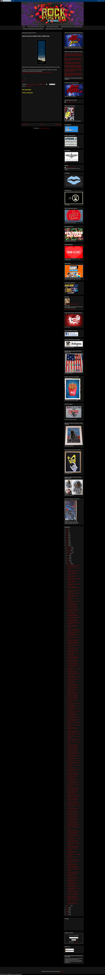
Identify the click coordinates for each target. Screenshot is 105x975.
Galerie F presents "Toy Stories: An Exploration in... (73, 654)
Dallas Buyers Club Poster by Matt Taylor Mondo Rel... (73, 579)
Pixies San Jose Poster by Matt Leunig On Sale (73, 646)
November (69, 548)
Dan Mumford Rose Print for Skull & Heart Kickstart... (73, 707)
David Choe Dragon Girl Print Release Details (72, 651)
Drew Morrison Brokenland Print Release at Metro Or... (73, 820)
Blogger (61, 971)
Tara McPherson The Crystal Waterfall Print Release (72, 648)
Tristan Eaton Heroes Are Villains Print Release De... (73, 759)
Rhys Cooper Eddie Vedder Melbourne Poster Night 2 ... (73, 748)
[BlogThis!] (51, 84)
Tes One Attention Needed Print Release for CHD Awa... (73, 797)
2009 (67, 914)
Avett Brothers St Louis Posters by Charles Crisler (73, 669)
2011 (67, 911)
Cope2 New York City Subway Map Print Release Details (72, 847)
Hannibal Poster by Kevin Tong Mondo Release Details (73, 804)
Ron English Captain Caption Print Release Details (73, 734)
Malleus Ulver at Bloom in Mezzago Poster (72, 777)
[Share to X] (52, 84)
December (69, 547)
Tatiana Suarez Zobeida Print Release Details (72, 883)
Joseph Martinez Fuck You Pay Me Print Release (73, 612)
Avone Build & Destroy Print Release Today (72, 574)
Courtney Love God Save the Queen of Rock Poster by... (72, 696)
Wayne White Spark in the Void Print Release (73, 862)
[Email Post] (46, 84)
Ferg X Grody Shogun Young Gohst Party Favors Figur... (72, 661)
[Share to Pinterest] (54, 84)
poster (31, 86)
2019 (67, 537)
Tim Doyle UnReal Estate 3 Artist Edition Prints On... (73, 680)
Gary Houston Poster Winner (72, 772)
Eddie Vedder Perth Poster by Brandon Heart (72, 875)
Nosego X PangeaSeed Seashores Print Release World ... (73, 587)
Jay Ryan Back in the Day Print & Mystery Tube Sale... (73, 836)
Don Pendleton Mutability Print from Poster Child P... (73, 715)
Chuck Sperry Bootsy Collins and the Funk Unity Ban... (73, 717)
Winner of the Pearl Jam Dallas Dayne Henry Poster (73, 666)
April (68, 560)
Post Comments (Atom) (45, 128)
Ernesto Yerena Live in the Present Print (72, 582)
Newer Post (25, 124)
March (68, 562)
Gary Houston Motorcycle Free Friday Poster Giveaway (73, 774)
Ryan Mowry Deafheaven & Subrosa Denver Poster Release (72, 626)
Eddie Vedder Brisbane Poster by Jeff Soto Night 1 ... (73, 674)
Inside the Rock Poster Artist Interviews (36, 26)
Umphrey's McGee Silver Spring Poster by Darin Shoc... (73, 753)
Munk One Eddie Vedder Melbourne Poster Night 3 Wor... (72, 728)
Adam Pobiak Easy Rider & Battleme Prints (72, 852)
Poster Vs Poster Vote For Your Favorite (54, 28)
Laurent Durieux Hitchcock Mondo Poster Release (73, 839)
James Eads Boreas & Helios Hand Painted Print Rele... (72, 615)
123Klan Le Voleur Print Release (73, 787)
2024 (67, 529)
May (68, 558)
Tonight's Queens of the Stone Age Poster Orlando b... (73, 878)
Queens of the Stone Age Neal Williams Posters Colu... (73, 841)
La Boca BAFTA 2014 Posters (72, 656)
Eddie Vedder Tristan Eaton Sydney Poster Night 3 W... (72, 790)
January (68, 905)
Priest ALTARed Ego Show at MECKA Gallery (72, 881)
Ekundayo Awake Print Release (73, 859)
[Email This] (49, 84)
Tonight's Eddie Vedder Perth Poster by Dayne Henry (72, 873)
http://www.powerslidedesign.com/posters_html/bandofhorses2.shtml (37, 72)
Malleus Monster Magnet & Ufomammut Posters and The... (73, 897)
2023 (67, 530)
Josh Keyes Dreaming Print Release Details (72, 682)
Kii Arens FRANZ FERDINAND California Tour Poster (73, 658)
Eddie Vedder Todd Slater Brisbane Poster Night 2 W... (73, 672)
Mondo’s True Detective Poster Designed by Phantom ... (73, 799)
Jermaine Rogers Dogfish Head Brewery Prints (73, 596)
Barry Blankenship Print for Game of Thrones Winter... (73, 571)
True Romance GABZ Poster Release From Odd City (72, 688)
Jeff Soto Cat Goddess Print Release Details (72, 690)
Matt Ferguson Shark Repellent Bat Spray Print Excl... (73, 756)
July (68, 555)
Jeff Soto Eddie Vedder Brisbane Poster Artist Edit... (73, 635)
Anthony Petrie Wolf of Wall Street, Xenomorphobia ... (72, 833)
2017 (67, 540)
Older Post (58, 124)
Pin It (23, 81)
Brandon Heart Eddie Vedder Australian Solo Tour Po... (72, 751)
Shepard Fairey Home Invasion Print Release (73, 785)
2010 (67, 912)
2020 (67, 535)
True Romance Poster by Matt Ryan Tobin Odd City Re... (72, 894)
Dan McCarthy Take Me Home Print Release (73, 709)
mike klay (28, 86)
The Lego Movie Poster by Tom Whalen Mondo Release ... (73, 891)
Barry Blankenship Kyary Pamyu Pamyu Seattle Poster (73, 732)
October (68, 550)
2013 (67, 907)
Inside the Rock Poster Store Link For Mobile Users (71, 26)
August (68, 553)
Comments (68, 951)
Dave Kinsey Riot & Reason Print (73, 760)
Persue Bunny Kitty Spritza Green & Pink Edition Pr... (73, 763)
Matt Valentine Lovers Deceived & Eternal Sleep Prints (73, 632)
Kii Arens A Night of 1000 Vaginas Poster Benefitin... (73, 889)
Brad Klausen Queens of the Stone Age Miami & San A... (72, 822)
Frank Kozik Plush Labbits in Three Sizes (72, 701)
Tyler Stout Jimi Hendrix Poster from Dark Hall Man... (73, 809)
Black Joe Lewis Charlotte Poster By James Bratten (73, 704)
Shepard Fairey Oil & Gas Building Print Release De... (73, 623)
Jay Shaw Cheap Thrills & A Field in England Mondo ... (73, 712)
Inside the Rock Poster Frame (33, 84)
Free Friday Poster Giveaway (52, 26)
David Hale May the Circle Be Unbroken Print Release (72, 693)
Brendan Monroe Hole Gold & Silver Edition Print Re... (72, 817)
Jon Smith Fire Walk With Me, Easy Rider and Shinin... (72, 698)
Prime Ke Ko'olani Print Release (73, 794)
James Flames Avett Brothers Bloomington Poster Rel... (72, 610)
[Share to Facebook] (53, 84)
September (69, 552)
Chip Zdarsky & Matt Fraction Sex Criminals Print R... (73, 602)
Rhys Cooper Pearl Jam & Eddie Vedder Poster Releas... (73, 566)
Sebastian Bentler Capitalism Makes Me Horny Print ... (72, 604)
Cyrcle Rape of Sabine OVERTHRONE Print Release (73, 831)
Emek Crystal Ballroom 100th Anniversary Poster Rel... (72, 621)
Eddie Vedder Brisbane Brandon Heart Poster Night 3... (73, 618)
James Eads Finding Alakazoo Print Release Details (72, 886)
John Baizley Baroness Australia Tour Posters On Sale (73, 643)
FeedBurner (76, 941)
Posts (67, 949)
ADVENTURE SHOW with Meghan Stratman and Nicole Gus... (73, 899)
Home (24, 26)
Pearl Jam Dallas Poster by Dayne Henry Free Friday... (73, 677)
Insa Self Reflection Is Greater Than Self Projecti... (72, 792)
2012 (67, 909)
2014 (67, 545)
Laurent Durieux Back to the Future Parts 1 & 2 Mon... (72, 607)
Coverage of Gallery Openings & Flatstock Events (33, 28)
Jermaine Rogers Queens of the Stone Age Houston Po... (73, 783)
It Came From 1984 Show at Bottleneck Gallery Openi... (72, 867)
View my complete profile (69, 309)
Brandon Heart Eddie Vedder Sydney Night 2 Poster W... (72, 812)
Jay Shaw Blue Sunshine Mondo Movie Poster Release (73, 685)
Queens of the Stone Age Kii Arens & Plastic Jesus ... (72, 780)
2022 (67, 532)
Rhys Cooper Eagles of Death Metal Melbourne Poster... (72, 640)
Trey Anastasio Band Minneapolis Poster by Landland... (73, 740)
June (68, 557)
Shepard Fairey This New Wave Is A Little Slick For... (73, 844)
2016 (67, 542)
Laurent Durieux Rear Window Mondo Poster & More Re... (73, 745)
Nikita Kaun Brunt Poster (71, 767)
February (69, 563)
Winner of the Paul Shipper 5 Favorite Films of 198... (72, 864)
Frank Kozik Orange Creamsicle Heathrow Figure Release (73, 630)
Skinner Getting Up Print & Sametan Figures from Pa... (72, 664)
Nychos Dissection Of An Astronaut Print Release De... (73, 903)
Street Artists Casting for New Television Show (72, 576)
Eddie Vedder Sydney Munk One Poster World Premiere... (73, 825)
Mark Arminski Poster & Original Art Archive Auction (73, 591)
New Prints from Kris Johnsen (72, 801)
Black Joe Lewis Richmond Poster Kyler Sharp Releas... (73, 720)
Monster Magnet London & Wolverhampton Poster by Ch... (73, 814)
